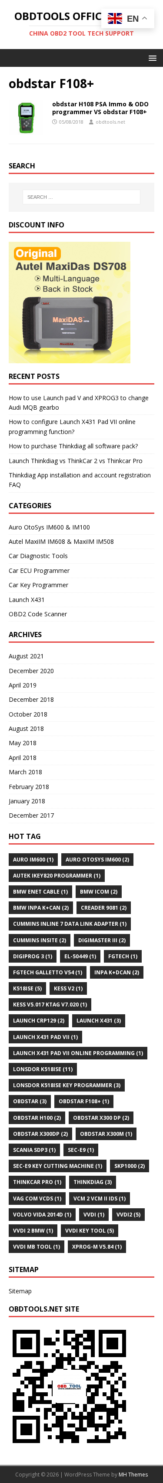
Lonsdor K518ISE (43, 1069)
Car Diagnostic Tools (38, 556)
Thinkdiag (92, 1182)
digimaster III (102, 940)
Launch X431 (27, 599)
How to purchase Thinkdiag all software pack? (73, 446)
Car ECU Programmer (39, 570)
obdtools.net (110, 121)
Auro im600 (33, 859)
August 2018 (26, 728)
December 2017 (31, 815)
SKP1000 (129, 1166)
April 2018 (23, 757)
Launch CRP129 (38, 1020)
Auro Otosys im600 (97, 859)
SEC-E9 (81, 1150)
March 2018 (25, 772)
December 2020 (31, 671)
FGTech (122, 956)
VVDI (93, 1214)
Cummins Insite (39, 940)
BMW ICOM (98, 891)
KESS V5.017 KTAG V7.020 (50, 1004)
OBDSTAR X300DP (40, 1134)
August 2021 (26, 656)
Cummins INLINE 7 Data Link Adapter (69, 923)
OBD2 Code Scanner (38, 614)
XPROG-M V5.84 (97, 1246)
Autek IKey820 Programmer (56, 875)
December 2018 (31, 699)
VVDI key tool (89, 1230)
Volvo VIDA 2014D (42, 1214)
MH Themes (133, 1474)
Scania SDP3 (34, 1150)
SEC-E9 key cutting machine (57, 1166)
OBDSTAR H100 (37, 1117)
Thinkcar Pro (37, 1182)
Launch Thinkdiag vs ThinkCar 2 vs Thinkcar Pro (76, 461)
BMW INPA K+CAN (41, 907)
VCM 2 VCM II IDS (99, 1198)
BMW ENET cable (40, 891)
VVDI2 (128, 1214)
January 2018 (27, 801)
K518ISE (27, 988)
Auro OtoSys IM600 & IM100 (49, 527)
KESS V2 (68, 988)
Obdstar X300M (106, 1134)
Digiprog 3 (32, 956)
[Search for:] (81, 197)
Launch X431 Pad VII (45, 1037)
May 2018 (23, 743)
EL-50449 (80, 956)
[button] (151, 57)
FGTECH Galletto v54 (47, 972)
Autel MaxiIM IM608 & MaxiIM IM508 (61, 541)
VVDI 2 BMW (33, 1230)
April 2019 (23, 685)
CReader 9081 (103, 907)
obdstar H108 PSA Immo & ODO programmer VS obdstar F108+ (100, 108)
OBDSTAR (30, 1101)
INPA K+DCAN (116, 972)
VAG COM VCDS (37, 1198)
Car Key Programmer (38, 585)
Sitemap (20, 1291)
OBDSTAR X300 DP (101, 1117)
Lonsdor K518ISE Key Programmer (66, 1085)
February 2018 (29, 787)
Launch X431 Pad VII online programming (78, 1053)
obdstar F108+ (84, 1101)
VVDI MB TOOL (36, 1246)
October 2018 (28, 714)
